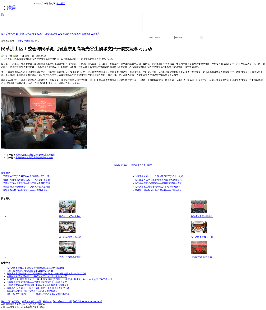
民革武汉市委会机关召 (70, 237)
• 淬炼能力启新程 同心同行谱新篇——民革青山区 (157, 190)
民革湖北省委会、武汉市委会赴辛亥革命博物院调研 (32, 291)
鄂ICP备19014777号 (62, 301)
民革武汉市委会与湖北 (70, 257)
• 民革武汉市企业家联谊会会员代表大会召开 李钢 (26, 183)
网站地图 (36, 301)
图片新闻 (20, 33)
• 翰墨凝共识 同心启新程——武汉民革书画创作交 (157, 183)
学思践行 (67, 33)
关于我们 (15, 301)
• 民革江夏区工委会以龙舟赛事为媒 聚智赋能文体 (157, 180)
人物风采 (48, 33)
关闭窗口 (147, 165)
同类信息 (5, 173)
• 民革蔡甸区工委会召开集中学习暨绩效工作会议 (25, 176)
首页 (3, 33)
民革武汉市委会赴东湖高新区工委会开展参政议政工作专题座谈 (38, 285)
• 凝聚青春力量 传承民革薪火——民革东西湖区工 (26, 190)
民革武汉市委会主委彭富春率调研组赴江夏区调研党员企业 (35, 268)
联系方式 (26, 301)
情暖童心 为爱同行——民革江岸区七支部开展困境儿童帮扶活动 (38, 288)
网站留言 (47, 301)
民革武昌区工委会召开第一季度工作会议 (35, 154)
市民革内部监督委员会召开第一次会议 (34, 157)
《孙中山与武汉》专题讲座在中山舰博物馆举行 (30, 270)
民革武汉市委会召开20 (202, 237)
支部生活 (57, 33)
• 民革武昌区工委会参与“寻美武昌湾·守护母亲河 (157, 187)
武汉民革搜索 (120, 165)
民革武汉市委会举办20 (70, 216)
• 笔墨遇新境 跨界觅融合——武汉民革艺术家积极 (26, 187)
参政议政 (38, 33)
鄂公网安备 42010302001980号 (87, 301)
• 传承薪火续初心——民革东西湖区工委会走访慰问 (158, 176)
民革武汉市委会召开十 (202, 216)
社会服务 (85, 33)
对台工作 (76, 33)
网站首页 (5, 301)
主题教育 (95, 33)
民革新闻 (29, 33)
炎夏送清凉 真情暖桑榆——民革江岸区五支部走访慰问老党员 (37, 282)
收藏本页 (11, 6)
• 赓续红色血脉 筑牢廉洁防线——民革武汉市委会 (26, 180)
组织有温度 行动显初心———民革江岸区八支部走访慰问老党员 (38, 294)
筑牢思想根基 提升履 (201, 257)
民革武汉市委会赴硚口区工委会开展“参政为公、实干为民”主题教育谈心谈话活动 (46, 273)
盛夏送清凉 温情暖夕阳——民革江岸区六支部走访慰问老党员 (37, 276)
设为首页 (61, 3)
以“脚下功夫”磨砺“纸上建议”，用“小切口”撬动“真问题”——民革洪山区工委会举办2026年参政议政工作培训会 (60, 279)
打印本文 (135, 165)
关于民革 (10, 33)
